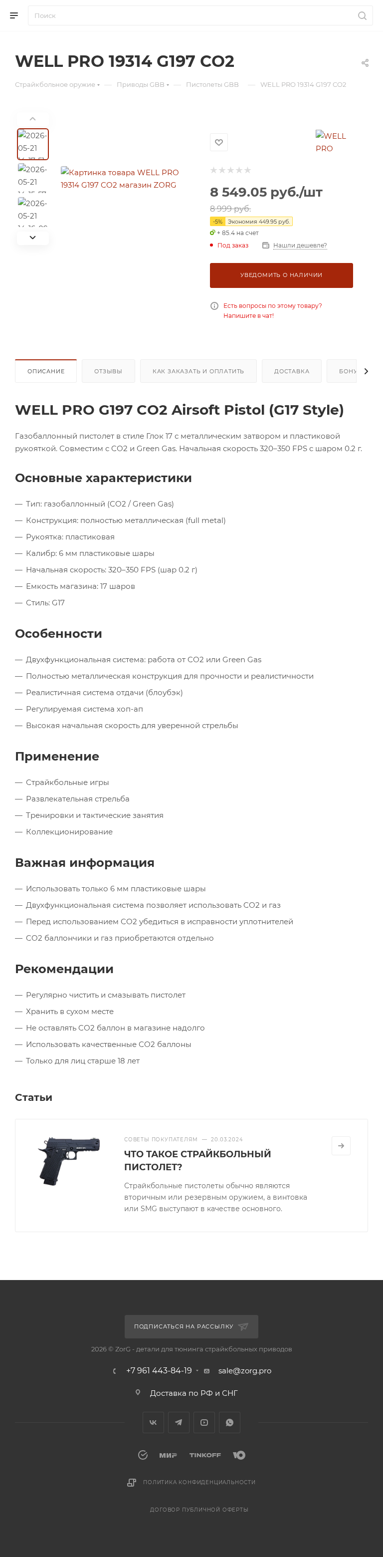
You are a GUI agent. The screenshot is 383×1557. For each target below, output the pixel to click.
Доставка (291, 371)
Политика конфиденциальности (199, 1482)
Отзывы (108, 371)
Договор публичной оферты (199, 1510)
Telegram (179, 1422)
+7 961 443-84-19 (159, 1371)
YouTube (204, 1422)
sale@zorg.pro (244, 1370)
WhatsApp (229, 1422)
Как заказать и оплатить (198, 371)
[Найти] (361, 15)
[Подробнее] (341, 1145)
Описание (45, 371)
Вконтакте (153, 1422)
